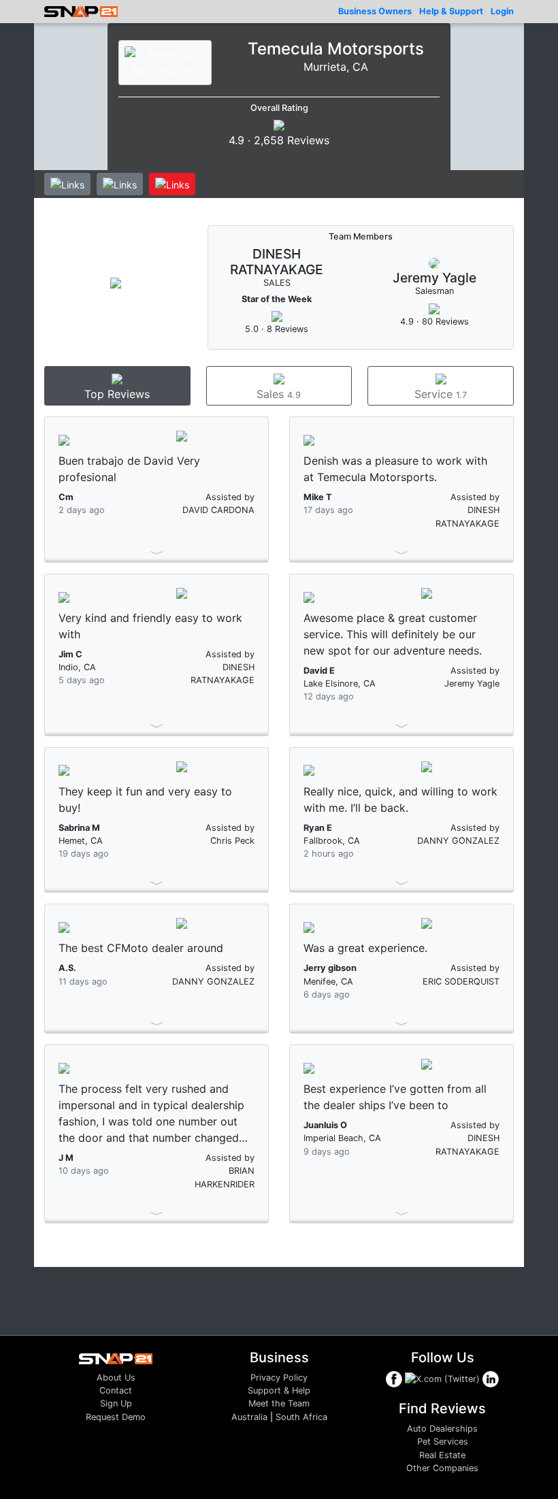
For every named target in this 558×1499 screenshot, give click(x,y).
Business (375, 11)
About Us (116, 1377)
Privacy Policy (279, 1377)
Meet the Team (279, 1403)
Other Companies (442, 1468)
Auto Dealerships (442, 1428)
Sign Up (116, 1403)
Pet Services (442, 1441)
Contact (115, 1390)
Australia (249, 1417)
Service (440, 394)
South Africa (301, 1417)
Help (451, 11)
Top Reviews (117, 394)
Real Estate (442, 1455)
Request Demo (116, 1417)
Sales (279, 394)
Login (502, 11)
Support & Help (279, 1390)
